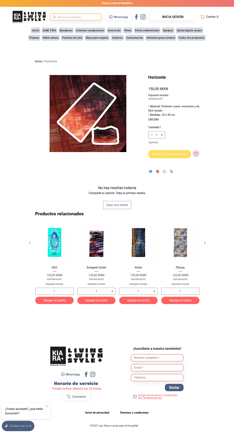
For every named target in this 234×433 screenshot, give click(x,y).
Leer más (153, 119)
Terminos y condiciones (134, 412)
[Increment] (70, 291)
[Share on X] (171, 171)
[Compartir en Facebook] (150, 171)
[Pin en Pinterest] (157, 171)
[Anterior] (30, 243)
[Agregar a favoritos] (196, 153)
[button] (210, 16)
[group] (117, 264)
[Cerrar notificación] (47, 406)
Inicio (38, 61)
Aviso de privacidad (97, 412)
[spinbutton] (54, 291)
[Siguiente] (205, 243)
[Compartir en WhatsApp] (164, 171)
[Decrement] (38, 291)
